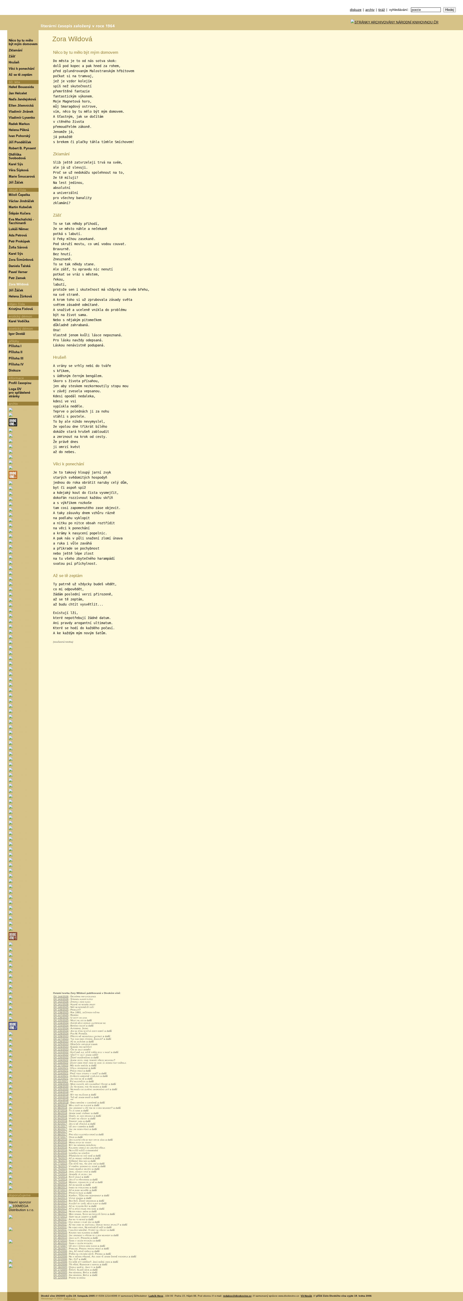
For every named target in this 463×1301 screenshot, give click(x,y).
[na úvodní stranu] (23, 15)
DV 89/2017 (60, 1131)
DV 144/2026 (61, 996)
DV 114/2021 (61, 1073)
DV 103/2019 (61, 1094)
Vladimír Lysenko (22, 117)
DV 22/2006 (60, 1259)
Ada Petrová (18, 235)
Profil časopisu (20, 383)
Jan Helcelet (18, 93)
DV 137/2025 (61, 1015)
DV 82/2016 (60, 1150)
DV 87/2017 (60, 1137)
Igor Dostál (17, 334)
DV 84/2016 (60, 1145)
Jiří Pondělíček (20, 142)
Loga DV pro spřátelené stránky (19, 392)
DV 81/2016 (60, 1153)
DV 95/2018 (60, 1116)
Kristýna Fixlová (21, 309)
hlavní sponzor (20, 1202)
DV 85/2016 (60, 1142)
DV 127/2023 (61, 1039)
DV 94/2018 (60, 1118)
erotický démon (20, 316)
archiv (369, 10)
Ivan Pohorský (19, 136)
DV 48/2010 (60, 1238)
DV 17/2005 (60, 1269)
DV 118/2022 (61, 1062)
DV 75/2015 (60, 1169)
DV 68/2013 (60, 1187)
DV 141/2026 (61, 1004)
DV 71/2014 (60, 1179)
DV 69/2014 (60, 1185)
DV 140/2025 (61, 1007)
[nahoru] (14, 1283)
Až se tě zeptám (20, 74)
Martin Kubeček (20, 207)
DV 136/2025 (61, 1017)
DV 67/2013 (60, 1190)
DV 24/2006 (60, 1254)
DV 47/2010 (60, 1240)
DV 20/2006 (60, 1264)
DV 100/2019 (61, 1102)
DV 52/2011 (60, 1230)
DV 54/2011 (60, 1224)
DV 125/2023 (61, 1044)
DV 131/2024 (61, 1028)
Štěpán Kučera (19, 213)
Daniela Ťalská (19, 266)
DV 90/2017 (60, 1129)
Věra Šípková (18, 170)
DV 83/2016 (60, 1147)
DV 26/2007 (60, 1248)
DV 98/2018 (60, 1108)
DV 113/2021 (61, 1076)
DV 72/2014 (60, 1177)
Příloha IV (16, 364)
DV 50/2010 (60, 1232)
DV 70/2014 (60, 1182)
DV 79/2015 (60, 1158)
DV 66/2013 (60, 1192)
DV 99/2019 (60, 1105)
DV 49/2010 (60, 1235)
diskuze (355, 10)
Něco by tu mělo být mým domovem (23, 42)
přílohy (14, 341)
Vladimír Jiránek (21, 111)
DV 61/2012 (60, 1206)
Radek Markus (19, 124)
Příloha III (16, 358)
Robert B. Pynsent (22, 148)
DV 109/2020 (61, 1084)
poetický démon (21, 328)
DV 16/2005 (60, 1272)
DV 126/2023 (61, 1041)
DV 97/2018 (60, 1110)
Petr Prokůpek (19, 241)
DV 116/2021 (61, 1068)
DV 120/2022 (61, 1057)
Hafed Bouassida (21, 87)
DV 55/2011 (60, 1222)
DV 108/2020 (61, 1086)
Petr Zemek (17, 278)
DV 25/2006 (60, 1251)
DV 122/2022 (61, 1052)
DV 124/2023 (61, 1047)
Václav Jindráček (21, 201)
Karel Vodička (19, 321)
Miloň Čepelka (19, 195)
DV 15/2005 (60, 1275)
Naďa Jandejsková (22, 99)
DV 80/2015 (60, 1155)
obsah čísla (17, 190)
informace (16, 378)
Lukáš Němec (19, 229)
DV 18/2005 (60, 1267)
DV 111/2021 (61, 1081)
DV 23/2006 (60, 1256)
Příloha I (15, 346)
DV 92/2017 (60, 1123)
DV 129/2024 (61, 1033)
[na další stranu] (457, 35)
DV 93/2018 (60, 1121)
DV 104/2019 (61, 1092)
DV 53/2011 (60, 1227)
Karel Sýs (16, 164)
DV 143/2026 (61, 999)
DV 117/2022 (61, 1065)
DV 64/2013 (60, 1198)
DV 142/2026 (61, 1001)
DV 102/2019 (61, 1097)
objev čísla (17, 304)
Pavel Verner (18, 272)
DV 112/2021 (61, 1078)
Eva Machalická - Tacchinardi (21, 221)
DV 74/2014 (60, 1171)
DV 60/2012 (60, 1208)
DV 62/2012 (60, 1203)
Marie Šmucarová (22, 176)
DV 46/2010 (60, 1243)
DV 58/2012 (60, 1214)
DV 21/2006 (60, 1261)
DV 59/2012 (60, 1211)
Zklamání (15, 50)
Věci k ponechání (21, 68)
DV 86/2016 (60, 1139)
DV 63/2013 (60, 1200)
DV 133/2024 (61, 1025)
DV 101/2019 (61, 1100)
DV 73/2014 (60, 1174)
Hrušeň (14, 62)
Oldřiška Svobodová (17, 156)
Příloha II (15, 352)
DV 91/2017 (60, 1126)
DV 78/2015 (60, 1161)
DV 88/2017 (60, 1134)
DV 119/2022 (61, 1060)
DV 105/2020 (61, 1089)
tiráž (381, 10)
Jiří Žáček (16, 182)
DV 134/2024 (61, 1023)
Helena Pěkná (19, 130)
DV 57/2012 (60, 1216)
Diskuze (14, 370)
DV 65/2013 (60, 1195)
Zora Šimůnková (21, 260)
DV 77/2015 (60, 1163)
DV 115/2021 (61, 1070)
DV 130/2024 (61, 1031)
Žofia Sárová (18, 247)
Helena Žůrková (20, 296)
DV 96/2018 (60, 1113)
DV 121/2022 (61, 1054)
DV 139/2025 (61, 1009)
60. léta (14, 82)
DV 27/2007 (60, 1246)
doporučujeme (20, 1195)
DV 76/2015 (60, 1166)
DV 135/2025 (61, 1020)
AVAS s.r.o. (70, 1298)
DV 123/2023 (61, 1049)
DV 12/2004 (60, 1277)
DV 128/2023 (61, 1036)
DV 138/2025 (61, 1012)
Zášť (12, 56)
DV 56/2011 (60, 1219)
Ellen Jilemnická (21, 105)
